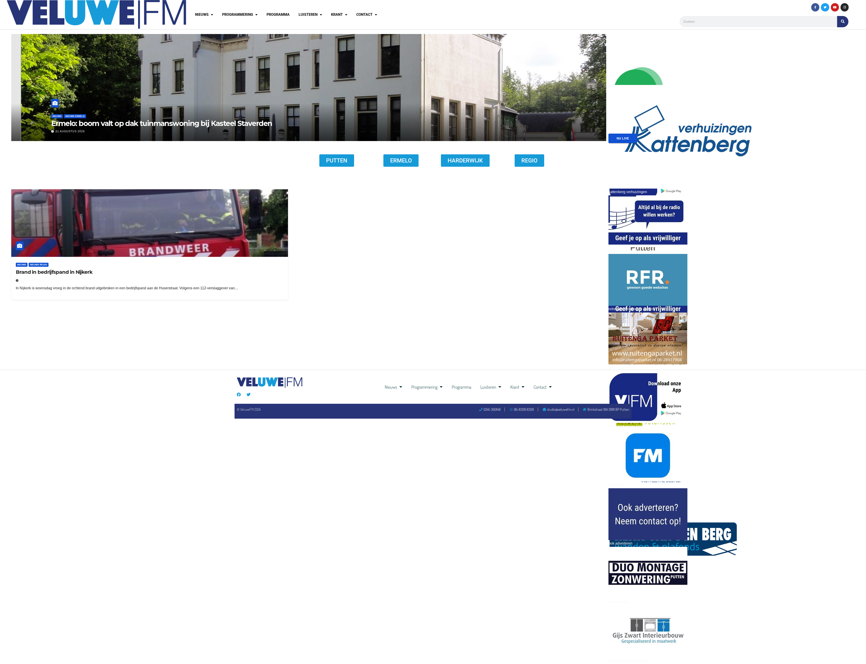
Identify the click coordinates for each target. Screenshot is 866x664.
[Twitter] (825, 7)
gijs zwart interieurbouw (627, 660)
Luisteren (308, 14)
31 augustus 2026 (585, 131)
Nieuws (202, 14)
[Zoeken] (842, 21)
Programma (278, 14)
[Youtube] (835, 7)
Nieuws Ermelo (590, 116)
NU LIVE (623, 138)
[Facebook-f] (815, 7)
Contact (364, 14)
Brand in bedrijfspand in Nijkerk (54, 272)
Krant (337, 14)
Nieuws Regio (38, 264)
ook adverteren (620, 543)
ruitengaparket (619, 368)
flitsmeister (617, 485)
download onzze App (625, 426)
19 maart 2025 (31, 280)
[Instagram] (845, 7)
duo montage (618, 602)
